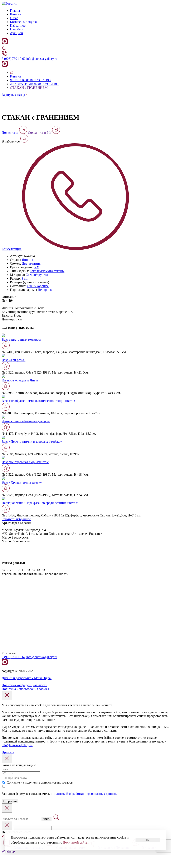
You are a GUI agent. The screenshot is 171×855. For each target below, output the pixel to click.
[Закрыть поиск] (7, 807)
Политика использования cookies (25, 689)
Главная (15, 10)
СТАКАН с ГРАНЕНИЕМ (29, 87)
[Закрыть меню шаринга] (7, 825)
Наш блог (17, 29)
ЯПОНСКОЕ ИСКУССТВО (30, 80)
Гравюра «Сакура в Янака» (21, 380)
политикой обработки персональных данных (85, 793)
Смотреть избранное (16, 519)
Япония (27, 259)
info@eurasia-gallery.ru (41, 58)
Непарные (45, 289)
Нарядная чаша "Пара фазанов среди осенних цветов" (40, 503)
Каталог (15, 14)
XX (36, 267)
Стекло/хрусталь (37, 274)
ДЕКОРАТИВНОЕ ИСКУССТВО (34, 84)
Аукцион (16, 33)
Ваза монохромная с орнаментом (25, 462)
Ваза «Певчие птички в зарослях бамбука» (32, 441)
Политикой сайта (75, 842)
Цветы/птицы (31, 263)
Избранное (17, 25)
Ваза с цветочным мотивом (21, 339)
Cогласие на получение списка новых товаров (40, 782)
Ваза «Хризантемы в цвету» (22, 482)
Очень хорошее (38, 286)
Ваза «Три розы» (13, 360)
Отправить (10, 801)
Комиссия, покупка (24, 22)
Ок (147, 840)
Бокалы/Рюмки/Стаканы (47, 271)
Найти (46, 818)
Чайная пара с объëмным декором (26, 421)
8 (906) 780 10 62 (13, 58)
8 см (24, 278)
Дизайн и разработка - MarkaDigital (27, 678)
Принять (8, 752)
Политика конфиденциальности (24, 685)
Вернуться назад (14, 94)
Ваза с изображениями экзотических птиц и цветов (38, 400)
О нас (14, 18)
